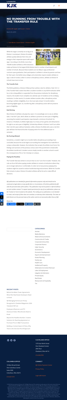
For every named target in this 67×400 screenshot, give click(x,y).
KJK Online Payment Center (44, 365)
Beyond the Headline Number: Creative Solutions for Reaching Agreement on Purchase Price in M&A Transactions (19, 320)
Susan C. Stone (25, 29)
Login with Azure (41, 375)
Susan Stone (20, 42)
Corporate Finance (40, 244)
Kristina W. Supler (12, 29)
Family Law (38, 260)
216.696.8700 (40, 355)
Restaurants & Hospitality (43, 281)
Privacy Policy (40, 369)
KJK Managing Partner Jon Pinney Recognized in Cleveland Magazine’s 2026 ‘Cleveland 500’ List (19, 303)
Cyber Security (39, 247)
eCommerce (38, 250)
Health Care (38, 263)
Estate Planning (40, 257)
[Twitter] (1, 197)
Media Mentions (40, 234)
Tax (36, 283)
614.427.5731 (11, 377)
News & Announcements (42, 237)
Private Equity (39, 276)
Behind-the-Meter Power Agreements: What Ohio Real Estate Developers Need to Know (19, 294)
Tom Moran (12, 42)
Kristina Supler (30, 42)
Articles (37, 231)
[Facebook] (1, 193)
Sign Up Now (33, 220)
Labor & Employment (41, 270)
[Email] (1, 204)
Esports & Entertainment (42, 255)
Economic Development (42, 252)
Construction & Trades (42, 239)
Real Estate (38, 278)
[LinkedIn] (1, 200)
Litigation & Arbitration (42, 273)
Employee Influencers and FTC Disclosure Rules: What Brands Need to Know (19, 311)
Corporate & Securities (42, 242)
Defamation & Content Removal (44, 268)
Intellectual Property (41, 265)
